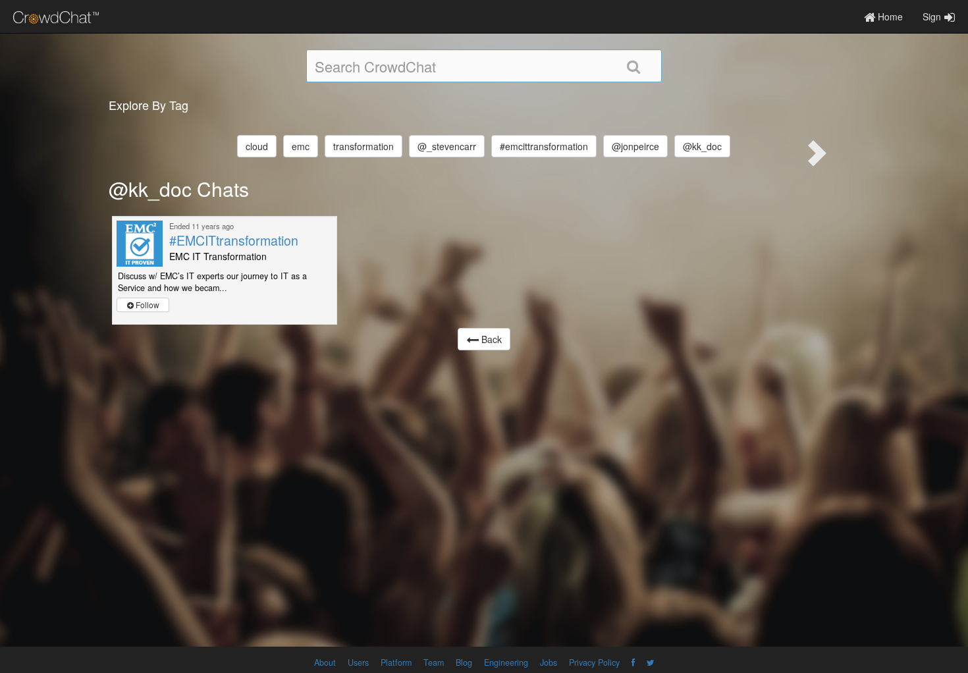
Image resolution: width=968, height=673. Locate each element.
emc (300, 146)
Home (889, 16)
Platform (396, 662)
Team (433, 662)
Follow (146, 304)
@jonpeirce (635, 146)
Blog (464, 662)
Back (490, 339)
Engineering (506, 662)
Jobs (548, 662)
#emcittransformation (544, 146)
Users (358, 662)
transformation (363, 146)
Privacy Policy (594, 662)
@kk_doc (702, 146)
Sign (932, 16)
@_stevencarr (446, 146)
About (325, 662)
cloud (257, 146)
